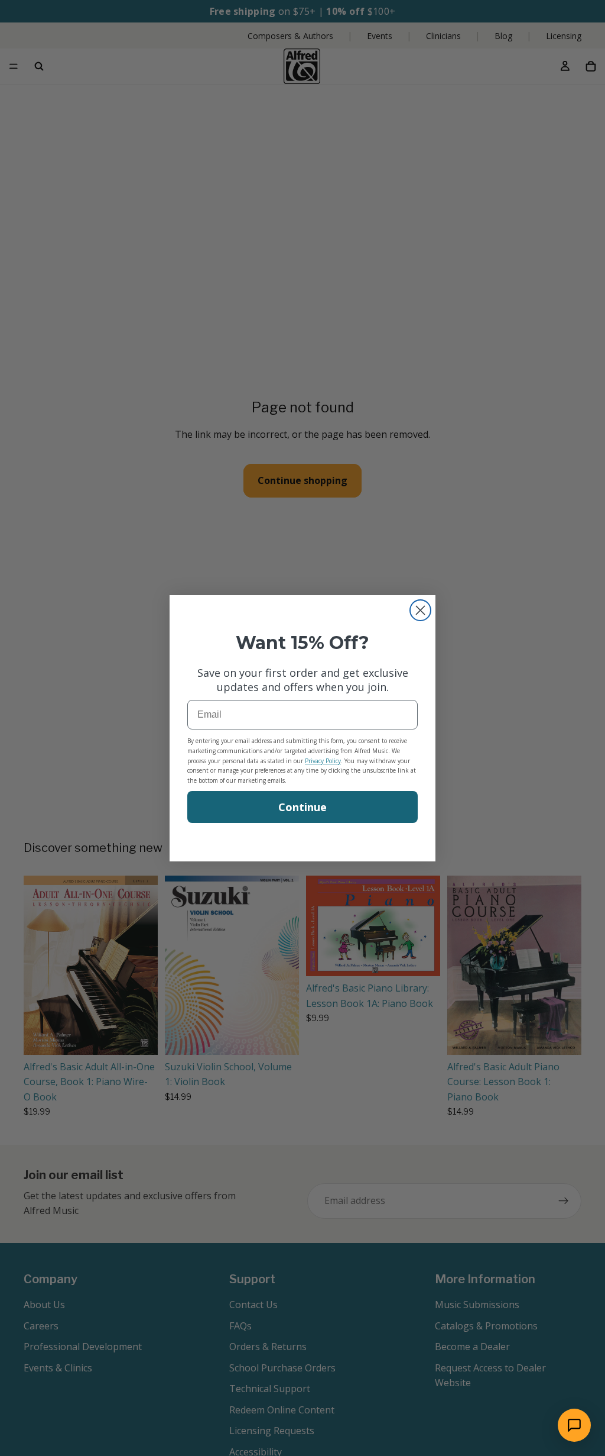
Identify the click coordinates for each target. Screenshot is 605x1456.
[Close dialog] (420, 610)
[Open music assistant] (574, 1425)
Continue (302, 807)
